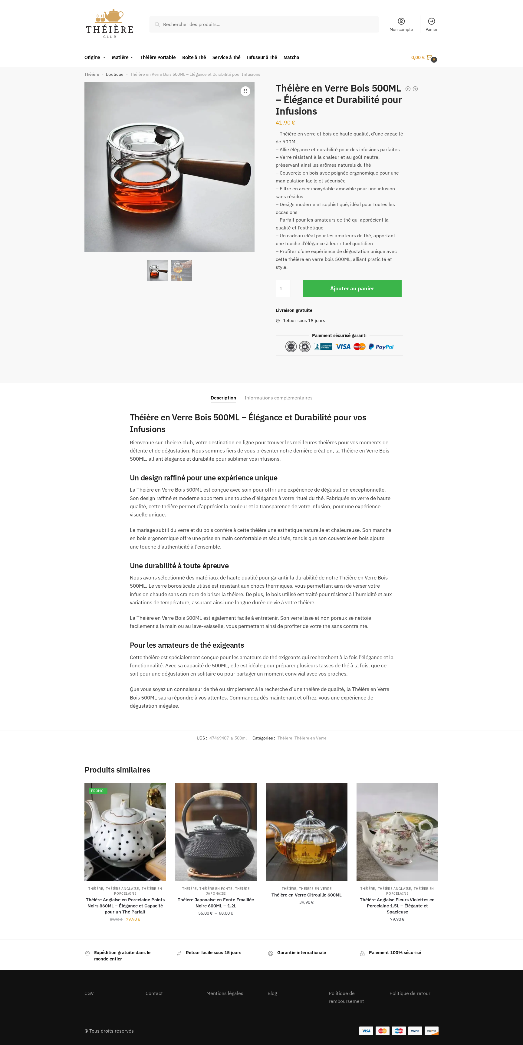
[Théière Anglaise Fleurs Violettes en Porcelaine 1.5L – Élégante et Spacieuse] (397, 832)
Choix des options (216, 932)
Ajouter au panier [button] (125, 932)
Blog (272, 993)
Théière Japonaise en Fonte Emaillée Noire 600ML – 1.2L (216, 903)
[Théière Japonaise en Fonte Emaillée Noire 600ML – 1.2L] (216, 832)
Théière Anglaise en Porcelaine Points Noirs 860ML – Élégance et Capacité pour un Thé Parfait (125, 906)
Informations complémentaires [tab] (279, 398)
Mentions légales (224, 993)
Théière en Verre (310, 738)
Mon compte (401, 29)
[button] (245, 91)
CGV (89, 993)
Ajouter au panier (352, 288)
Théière (91, 74)
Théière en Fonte (215, 888)
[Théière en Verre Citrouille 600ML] (306, 832)
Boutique (114, 74)
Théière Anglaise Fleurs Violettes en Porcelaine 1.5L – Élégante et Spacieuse (397, 906)
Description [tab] (223, 398)
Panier (432, 29)
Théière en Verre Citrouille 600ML (306, 895)
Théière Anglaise (122, 888)
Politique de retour (410, 993)
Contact (154, 993)
